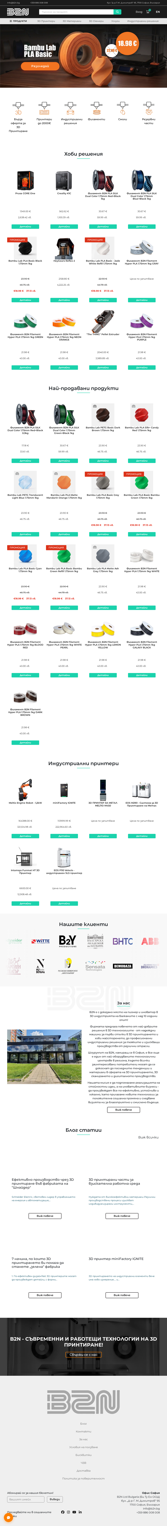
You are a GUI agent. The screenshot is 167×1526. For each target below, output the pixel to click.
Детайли (25, 226)
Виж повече (123, 1109)
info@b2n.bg (13, 2)
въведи (55, 1499)
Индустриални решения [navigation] (143, 21)
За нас (83, 1439)
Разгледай (40, 66)
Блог (83, 1423)
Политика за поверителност (83, 1478)
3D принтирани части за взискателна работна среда (114, 1181)
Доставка (84, 1470)
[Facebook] (62, 1514)
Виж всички (148, 1137)
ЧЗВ (83, 1462)
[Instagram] (68, 1514)
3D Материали (72, 21)
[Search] (117, 12)
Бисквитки (84, 1455)
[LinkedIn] (80, 1514)
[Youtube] (74, 1514)
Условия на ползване (83, 1447)
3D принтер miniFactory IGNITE (116, 1259)
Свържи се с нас (84, 1355)
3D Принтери (46, 21)
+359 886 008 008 (39, 2)
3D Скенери (96, 21)
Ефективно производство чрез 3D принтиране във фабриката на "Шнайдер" (43, 1183)
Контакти (83, 1431)
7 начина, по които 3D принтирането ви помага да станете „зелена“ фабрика (38, 1263)
